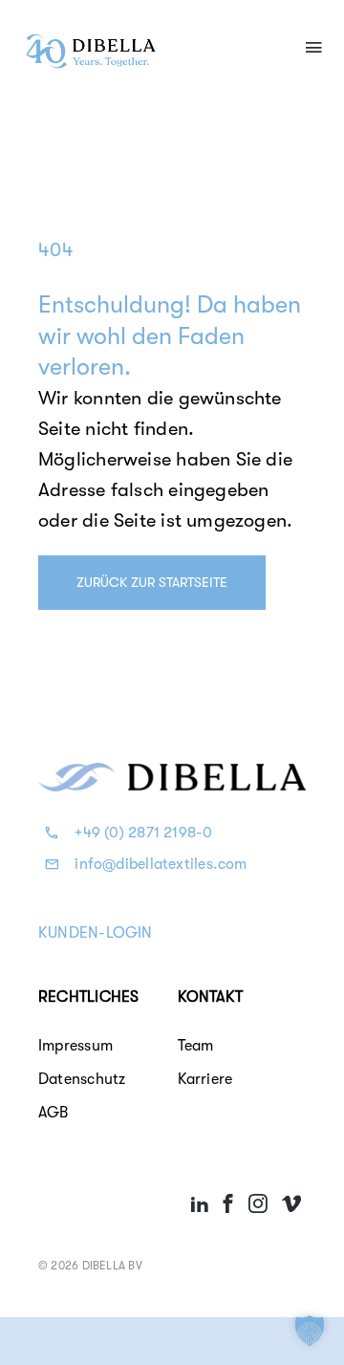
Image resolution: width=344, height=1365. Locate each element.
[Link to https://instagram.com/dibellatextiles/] (257, 1203)
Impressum (75, 1045)
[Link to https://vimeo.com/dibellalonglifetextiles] (291, 1203)
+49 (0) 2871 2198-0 (143, 832)
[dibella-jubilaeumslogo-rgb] (90, 40)
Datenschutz (81, 1079)
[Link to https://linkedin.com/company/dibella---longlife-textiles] (199, 1203)
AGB (53, 1112)
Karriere (205, 1079)
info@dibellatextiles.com (161, 864)
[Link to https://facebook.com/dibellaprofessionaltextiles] (228, 1203)
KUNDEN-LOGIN (95, 933)
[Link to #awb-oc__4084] (313, 47)
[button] (309, 1330)
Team (196, 1045)
